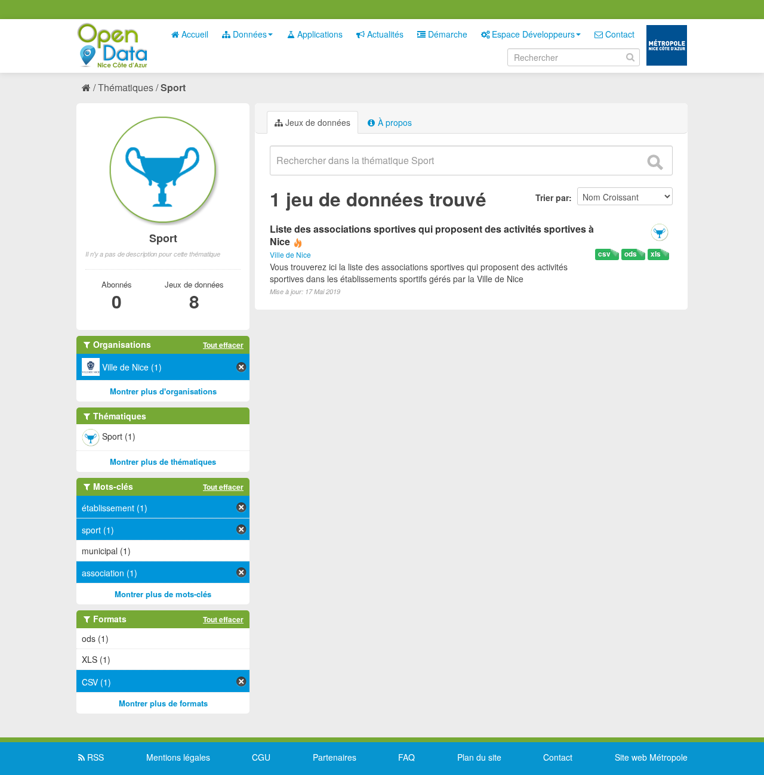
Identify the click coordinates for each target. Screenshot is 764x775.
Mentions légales (178, 757)
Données (248, 34)
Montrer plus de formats (163, 703)
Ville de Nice (290, 254)
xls (656, 254)
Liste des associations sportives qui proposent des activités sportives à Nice (432, 235)
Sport (173, 87)
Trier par (552, 197)
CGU (261, 757)
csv (604, 254)
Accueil (193, 34)
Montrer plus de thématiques (163, 461)
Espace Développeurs (532, 34)
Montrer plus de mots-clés (163, 594)
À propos (393, 122)
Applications (319, 34)
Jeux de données (316, 122)
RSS (94, 757)
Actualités (384, 34)
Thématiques (125, 87)
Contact (618, 34)
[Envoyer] (655, 162)
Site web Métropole (651, 757)
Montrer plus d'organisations (163, 391)
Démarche (446, 34)
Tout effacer (223, 344)
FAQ (406, 757)
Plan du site (479, 757)
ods (630, 254)
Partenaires (334, 757)
